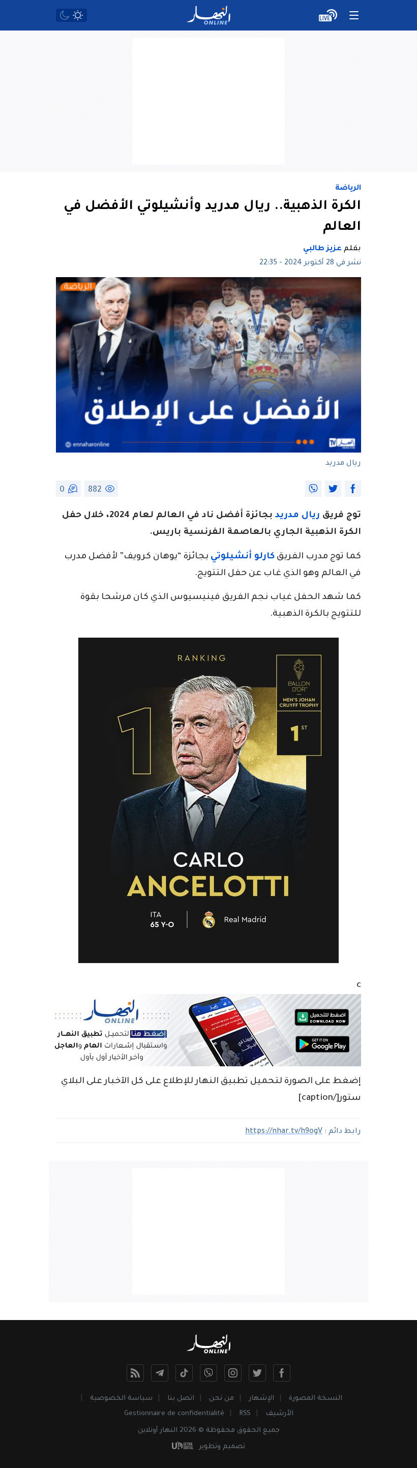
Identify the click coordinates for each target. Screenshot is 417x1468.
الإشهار (261, 1398)
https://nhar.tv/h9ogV (283, 1132)
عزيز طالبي (322, 249)
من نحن (221, 1398)
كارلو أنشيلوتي (243, 557)
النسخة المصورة (315, 1398)
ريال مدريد (298, 516)
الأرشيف (279, 1414)
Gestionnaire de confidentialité (174, 1414)
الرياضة (348, 189)
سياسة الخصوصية (121, 1398)
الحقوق (249, 1430)
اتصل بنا (180, 1398)
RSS (245, 1414)
